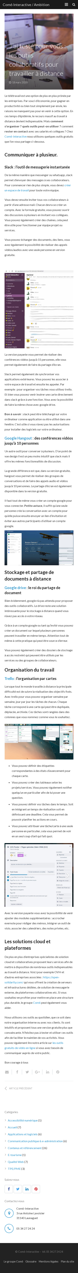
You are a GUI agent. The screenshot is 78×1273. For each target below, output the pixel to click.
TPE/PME (14, 1168)
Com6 (37, 1002)
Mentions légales (48, 1261)
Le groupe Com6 (13, 1261)
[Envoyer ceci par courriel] (8, 1072)
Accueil (12, 1127)
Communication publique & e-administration (35, 1141)
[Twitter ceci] (27, 1072)
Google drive (16, 587)
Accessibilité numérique (23, 1120)
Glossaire (30, 1261)
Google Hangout (18, 438)
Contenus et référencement (25, 1148)
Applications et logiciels (23, 1134)
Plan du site (67, 1261)
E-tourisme (15, 1155)
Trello (10, 678)
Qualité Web (16, 1161)
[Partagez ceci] (17, 1072)
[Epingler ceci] (56, 1072)
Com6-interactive (16, 136)
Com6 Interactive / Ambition (26, 4)
